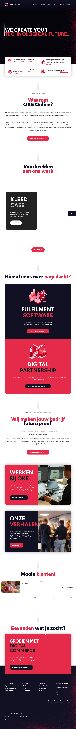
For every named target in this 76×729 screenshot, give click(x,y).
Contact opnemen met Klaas (20, 667)
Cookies (58, 695)
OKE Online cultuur (44, 686)
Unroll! (15, 223)
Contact (68, 4)
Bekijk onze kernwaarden (37, 138)
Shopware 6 (25, 683)
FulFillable (24, 686)
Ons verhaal (42, 683)
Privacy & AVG (59, 692)
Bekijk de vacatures (17, 497)
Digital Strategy (9, 683)
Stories (40, 690)
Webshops (24, 688)
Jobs (62, 4)
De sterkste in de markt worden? (37, 386)
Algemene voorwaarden (62, 687)
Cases (49, 4)
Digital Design (8, 686)
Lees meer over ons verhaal (37, 452)
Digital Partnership (9, 690)
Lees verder (15, 545)
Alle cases (37, 250)
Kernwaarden (42, 688)
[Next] (72, 213)
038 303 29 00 (10, 716)
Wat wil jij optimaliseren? (37, 331)
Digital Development (10, 688)
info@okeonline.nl (22, 716)
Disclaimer (58, 690)
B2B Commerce (26, 690)
